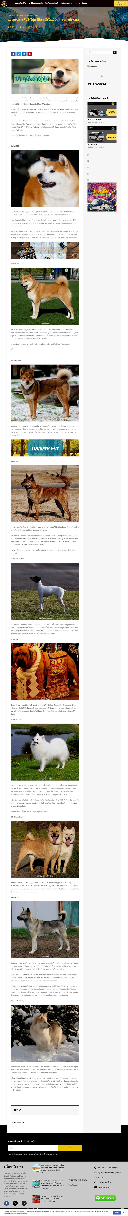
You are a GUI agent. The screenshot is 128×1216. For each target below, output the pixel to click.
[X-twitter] (15, 1203)
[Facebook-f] (6, 1203)
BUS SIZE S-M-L (94, 120)
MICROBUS (92, 145)
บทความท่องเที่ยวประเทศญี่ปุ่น (30, 15)
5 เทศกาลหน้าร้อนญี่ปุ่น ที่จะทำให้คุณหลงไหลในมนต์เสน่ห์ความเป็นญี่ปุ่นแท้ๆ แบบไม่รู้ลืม (52, 1199)
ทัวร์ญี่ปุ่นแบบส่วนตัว (36, 3)
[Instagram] (24, 1203)
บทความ (77, 3)
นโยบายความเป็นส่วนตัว (81, 1212)
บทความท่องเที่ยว (13, 15)
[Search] (114, 52)
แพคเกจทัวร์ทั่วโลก (21, 3)
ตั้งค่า (25, 1213)
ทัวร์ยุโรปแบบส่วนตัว (51, 3)
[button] (13, 54)
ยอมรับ (117, 1213)
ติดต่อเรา (85, 3)
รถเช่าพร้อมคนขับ (66, 3)
